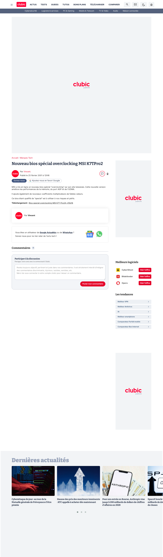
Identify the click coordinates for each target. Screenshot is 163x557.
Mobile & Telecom (86, 11)
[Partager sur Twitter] (157, 544)
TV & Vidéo (103, 11)
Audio (115, 11)
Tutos (66, 5)
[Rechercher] (127, 4)
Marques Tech (26, 158)
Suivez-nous (19, 181)
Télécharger (97, 5)
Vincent (27, 172)
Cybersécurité (31, 11)
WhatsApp (68, 233)
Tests (44, 5)
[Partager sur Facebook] (157, 536)
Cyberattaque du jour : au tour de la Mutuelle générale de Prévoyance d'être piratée (31, 502)
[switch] (143, 4)
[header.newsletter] (135, 4)
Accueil (15, 158)
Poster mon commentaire (92, 284)
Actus (33, 5)
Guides (54, 5)
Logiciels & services (50, 11)
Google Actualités (48, 233)
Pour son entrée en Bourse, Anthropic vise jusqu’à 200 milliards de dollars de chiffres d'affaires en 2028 (123, 502)
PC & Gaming (68, 11)
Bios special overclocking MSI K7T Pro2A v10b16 (51, 203)
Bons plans (80, 5)
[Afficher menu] (12, 4)
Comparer (114, 5)
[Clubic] (21, 5)
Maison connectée (130, 11)
